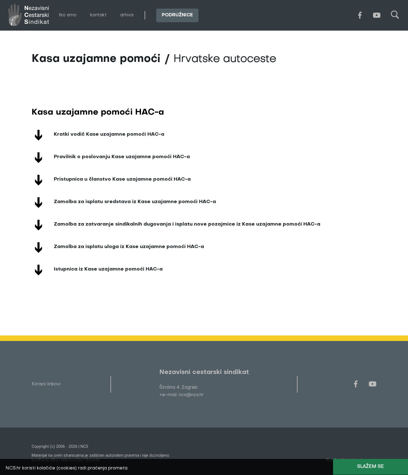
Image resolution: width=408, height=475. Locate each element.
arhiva (127, 15)
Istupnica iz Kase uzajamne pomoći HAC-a (108, 269)
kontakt (98, 15)
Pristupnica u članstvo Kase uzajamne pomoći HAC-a (122, 179)
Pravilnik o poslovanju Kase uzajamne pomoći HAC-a (122, 157)
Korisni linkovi (46, 384)
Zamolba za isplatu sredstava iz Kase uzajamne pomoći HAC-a (135, 201)
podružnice (177, 15)
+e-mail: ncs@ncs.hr (181, 395)
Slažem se (370, 466)
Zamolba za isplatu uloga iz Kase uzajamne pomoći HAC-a (129, 246)
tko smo (67, 15)
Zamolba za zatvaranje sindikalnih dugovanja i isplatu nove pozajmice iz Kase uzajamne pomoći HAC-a (187, 224)
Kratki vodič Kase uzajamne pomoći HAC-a (109, 134)
